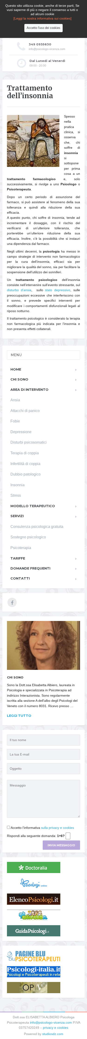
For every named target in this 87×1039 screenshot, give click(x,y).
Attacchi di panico (25, 411)
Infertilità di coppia (25, 464)
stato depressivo (57, 290)
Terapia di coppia (24, 453)
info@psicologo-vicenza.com (51, 1022)
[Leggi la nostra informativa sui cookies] (42, 18)
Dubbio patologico (25, 474)
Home (15, 369)
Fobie (15, 421)
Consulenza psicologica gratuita (36, 527)
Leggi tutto (19, 716)
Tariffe (17, 558)
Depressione (21, 432)
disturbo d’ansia (19, 290)
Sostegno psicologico (28, 537)
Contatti (20, 578)
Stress (15, 495)
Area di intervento (29, 390)
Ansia (15, 400)
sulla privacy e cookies (57, 828)
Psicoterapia (20, 548)
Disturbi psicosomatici (28, 442)
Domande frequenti (30, 568)
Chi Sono (19, 379)
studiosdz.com (52, 1034)
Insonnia (17, 485)
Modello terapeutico (32, 506)
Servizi (17, 516)
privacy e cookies (55, 1027)
